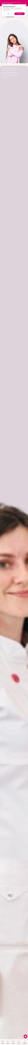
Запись (13, 1043)
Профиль (25, 1043)
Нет (8, 13)
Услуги (18, 1043)
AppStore (3, 3)
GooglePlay (9, 3)
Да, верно (19, 13)
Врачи (7, 1043)
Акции (2, 1043)
